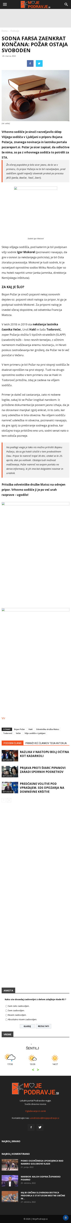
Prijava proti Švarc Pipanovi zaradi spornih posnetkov (43, 770)
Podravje (15, 30)
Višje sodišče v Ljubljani (35, 733)
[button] (66, 4)
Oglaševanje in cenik (35, 1111)
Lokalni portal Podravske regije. (35, 1100)
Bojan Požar (19, 729)
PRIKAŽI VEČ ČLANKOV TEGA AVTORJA (46, 743)
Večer (18, 733)
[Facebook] (31, 1127)
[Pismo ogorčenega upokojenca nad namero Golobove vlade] (10, 1165)
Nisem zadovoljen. (17, 1014)
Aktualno (7, 760)
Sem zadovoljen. (16, 1010)
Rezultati (43, 1026)
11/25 (58, 1066)
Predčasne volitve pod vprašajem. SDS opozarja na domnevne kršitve (42, 788)
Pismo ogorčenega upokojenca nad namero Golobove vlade (42, 1162)
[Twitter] (40, 1127)
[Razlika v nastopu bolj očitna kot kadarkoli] (10, 755)
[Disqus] (35, 852)
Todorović (7, 733)
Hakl (31, 729)
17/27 (35, 1066)
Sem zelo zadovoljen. (18, 1005)
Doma (4, 30)
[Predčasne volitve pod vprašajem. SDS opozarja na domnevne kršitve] (10, 787)
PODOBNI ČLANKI (12, 743)
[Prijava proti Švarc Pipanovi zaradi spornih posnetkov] (10, 771)
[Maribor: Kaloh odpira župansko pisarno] (10, 1181)
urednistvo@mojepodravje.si (44, 1117)
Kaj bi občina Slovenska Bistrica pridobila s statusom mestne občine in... (43, 1195)
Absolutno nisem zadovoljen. (22, 1019)
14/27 (13, 1066)
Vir (4, 718)
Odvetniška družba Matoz (47, 729)
